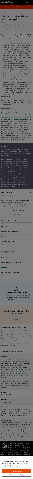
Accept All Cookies (16, 471)
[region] (16, 467)
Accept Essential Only (16, 475)
